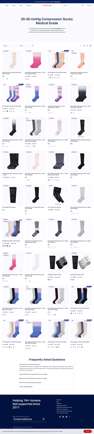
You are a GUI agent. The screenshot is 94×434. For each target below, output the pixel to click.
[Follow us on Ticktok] (70, 417)
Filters (21, 45)
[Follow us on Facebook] (63, 417)
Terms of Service (28, 427)
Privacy (22, 427)
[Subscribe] (43, 419)
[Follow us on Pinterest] (66, 417)
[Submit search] (82, 5)
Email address (23, 419)
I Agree (87, 431)
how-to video (61, 368)
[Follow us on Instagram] (60, 417)
